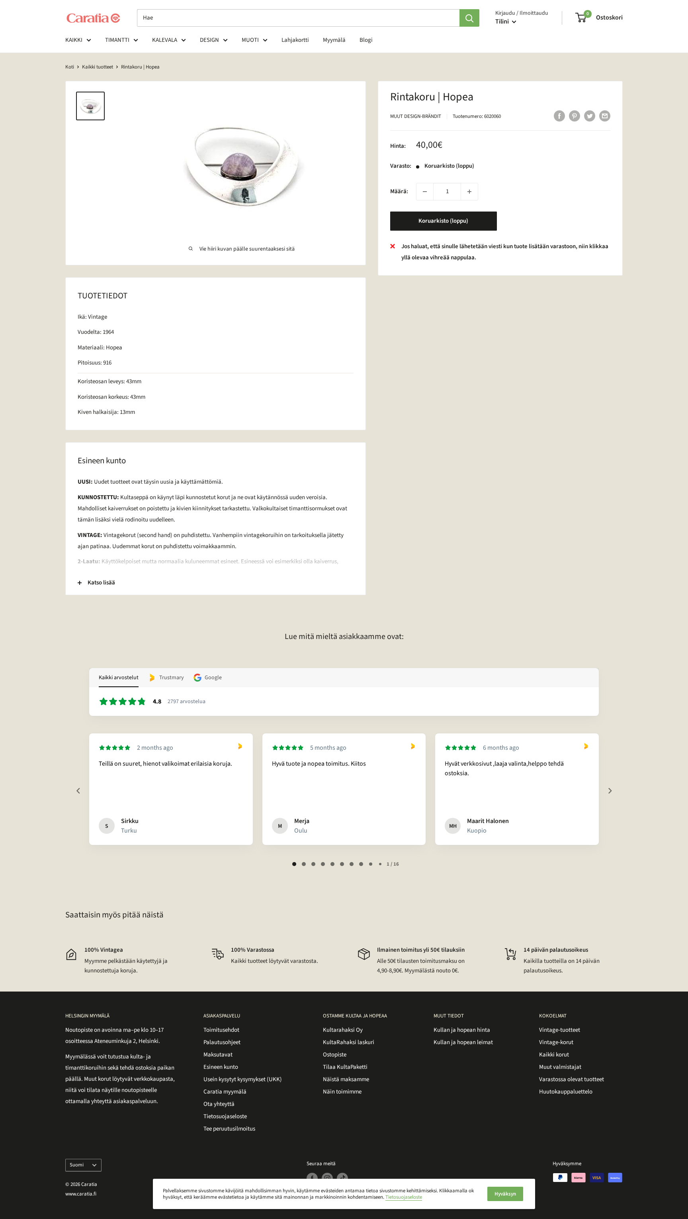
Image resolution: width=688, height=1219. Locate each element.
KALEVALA (164, 40)
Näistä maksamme (346, 1079)
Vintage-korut (556, 1042)
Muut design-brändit (415, 116)
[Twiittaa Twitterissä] (589, 115)
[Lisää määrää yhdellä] (469, 191)
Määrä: (399, 191)
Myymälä (334, 40)
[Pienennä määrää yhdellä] (424, 191)
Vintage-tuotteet (559, 1030)
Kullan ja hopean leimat (463, 1042)
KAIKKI (73, 40)
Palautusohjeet (221, 1042)
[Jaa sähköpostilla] (604, 115)
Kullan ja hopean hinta (462, 1030)
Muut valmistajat (560, 1067)
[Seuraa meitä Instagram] (327, 1178)
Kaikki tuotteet (97, 67)
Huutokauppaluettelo (565, 1092)
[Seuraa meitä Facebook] (312, 1178)
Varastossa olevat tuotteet (571, 1079)
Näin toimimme (342, 1092)
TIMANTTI (117, 40)
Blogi (366, 40)
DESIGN (209, 40)
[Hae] (469, 18)
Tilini (502, 21)
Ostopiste (334, 1054)
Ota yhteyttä (219, 1104)
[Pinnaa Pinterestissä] (574, 115)
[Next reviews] (609, 791)
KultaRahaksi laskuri (348, 1042)
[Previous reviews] (78, 791)
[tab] (294, 864)
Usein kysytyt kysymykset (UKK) (242, 1079)
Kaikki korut (554, 1054)
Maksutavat (218, 1054)
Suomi (77, 1164)
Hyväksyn (505, 1193)
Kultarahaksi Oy (343, 1030)
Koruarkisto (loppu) (443, 221)
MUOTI (250, 40)
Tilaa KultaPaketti (345, 1067)
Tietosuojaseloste (225, 1116)
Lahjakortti (295, 40)
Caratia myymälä (224, 1092)
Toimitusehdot (221, 1030)
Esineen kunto (220, 1067)
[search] (298, 18)
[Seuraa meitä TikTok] (342, 1178)
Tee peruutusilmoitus (229, 1129)
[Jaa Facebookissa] (559, 115)
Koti (69, 67)
